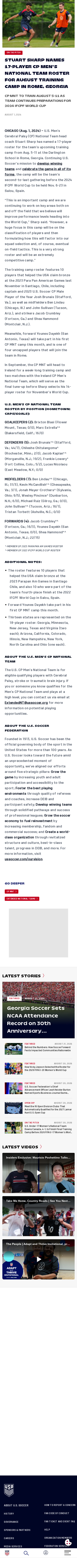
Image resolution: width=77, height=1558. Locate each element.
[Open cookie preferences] (68, 1542)
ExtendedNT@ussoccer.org (26, 702)
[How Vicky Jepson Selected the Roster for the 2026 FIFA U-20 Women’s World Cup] (14, 1068)
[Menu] (67, 1552)
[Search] (26, 1553)
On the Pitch (14, 53)
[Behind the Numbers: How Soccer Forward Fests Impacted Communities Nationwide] (14, 1049)
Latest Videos (20, 1147)
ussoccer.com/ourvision (23, 859)
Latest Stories (21, 976)
